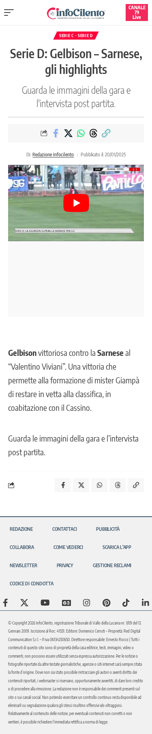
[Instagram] (86, 603)
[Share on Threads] (93, 133)
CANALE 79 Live (137, 12)
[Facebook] (5, 603)
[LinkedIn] (145, 603)
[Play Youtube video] (76, 203)
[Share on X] (68, 133)
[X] (24, 603)
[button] (11, 12)
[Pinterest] (106, 603)
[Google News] (66, 603)
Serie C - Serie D (76, 35)
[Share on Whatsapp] (80, 133)
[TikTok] (126, 603)
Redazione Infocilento (53, 154)
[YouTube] (45, 603)
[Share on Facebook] (55, 133)
